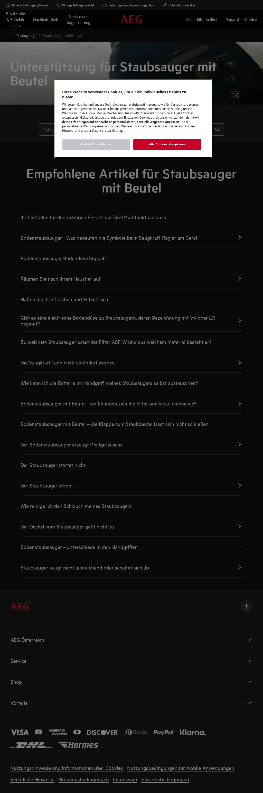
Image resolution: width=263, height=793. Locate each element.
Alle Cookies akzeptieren (167, 144)
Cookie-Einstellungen (96, 144)
